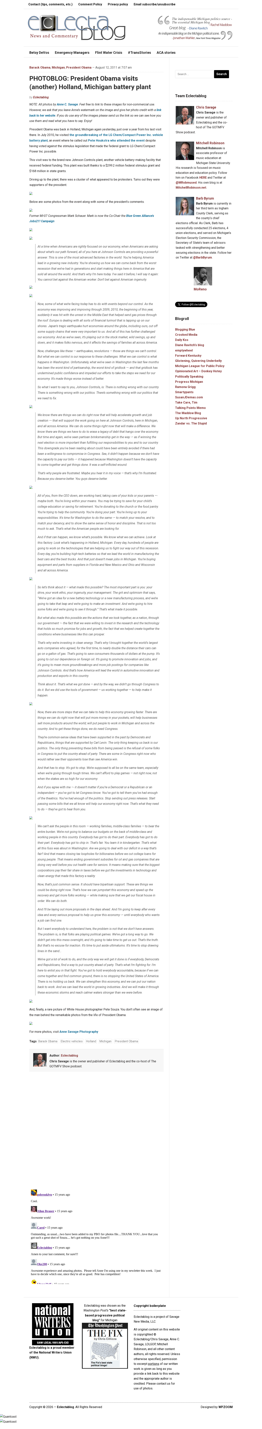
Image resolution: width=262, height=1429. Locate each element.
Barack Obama (39, 67)
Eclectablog (41, 97)
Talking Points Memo (190, 408)
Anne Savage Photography (78, 1032)
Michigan (58, 67)
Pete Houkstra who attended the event (116, 140)
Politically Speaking (189, 376)
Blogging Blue (185, 329)
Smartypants (184, 392)
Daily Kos (181, 340)
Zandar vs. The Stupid (191, 423)
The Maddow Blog (188, 413)
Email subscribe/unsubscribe (154, 4)
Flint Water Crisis (108, 53)
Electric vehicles (72, 1041)
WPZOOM (225, 1407)
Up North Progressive (191, 418)
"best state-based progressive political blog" (105, 1315)
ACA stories (166, 53)
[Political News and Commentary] (76, 27)
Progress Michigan (189, 382)
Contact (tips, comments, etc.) (50, 4)
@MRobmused (186, 182)
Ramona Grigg (185, 387)
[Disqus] (96, 1131)
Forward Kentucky (188, 355)
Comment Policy (90, 4)
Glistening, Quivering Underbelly (198, 361)
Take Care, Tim (186, 402)
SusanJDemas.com (189, 397)
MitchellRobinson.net (191, 187)
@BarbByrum (202, 257)
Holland (91, 1041)
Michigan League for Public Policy (199, 366)
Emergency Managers (72, 53)
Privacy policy (118, 4)
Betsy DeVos (39, 53)
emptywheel (184, 350)
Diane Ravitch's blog (189, 345)
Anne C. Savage (67, 104)
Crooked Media (186, 335)
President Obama (78, 67)
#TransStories (139, 53)
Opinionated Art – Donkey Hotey (198, 371)
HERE (203, 177)
